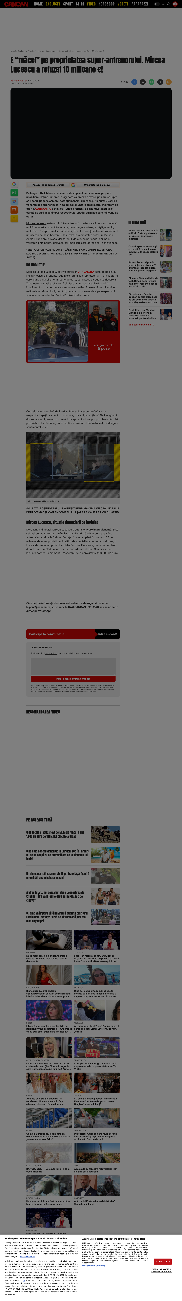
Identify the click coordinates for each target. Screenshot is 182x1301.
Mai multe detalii (27, 1256)
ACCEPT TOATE (162, 1262)
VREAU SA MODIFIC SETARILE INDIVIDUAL (161, 1270)
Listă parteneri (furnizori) (93, 1266)
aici (24, 1280)
